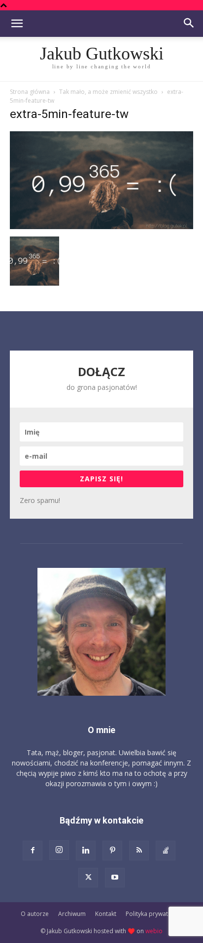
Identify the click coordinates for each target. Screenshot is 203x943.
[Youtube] (115, 877)
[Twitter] (88, 877)
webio (154, 931)
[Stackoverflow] (165, 850)
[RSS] (139, 850)
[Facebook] (32, 850)
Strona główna (30, 92)
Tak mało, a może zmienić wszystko (108, 92)
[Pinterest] (112, 850)
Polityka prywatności (154, 914)
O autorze (35, 914)
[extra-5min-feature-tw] (101, 226)
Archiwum (72, 914)
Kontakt (105, 914)
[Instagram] (59, 850)
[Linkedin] (86, 850)
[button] (17, 23)
